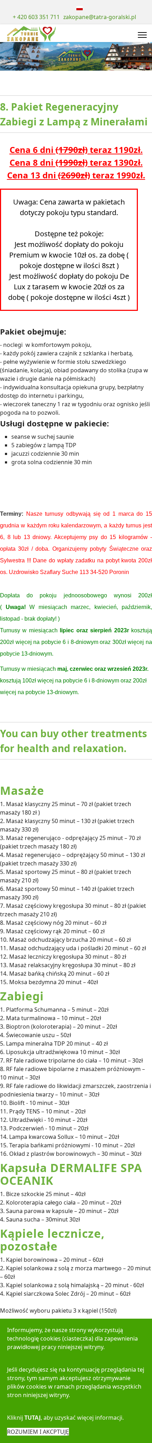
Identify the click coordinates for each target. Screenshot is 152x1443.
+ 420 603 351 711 (36, 17)
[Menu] (142, 35)
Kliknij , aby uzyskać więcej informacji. (65, 1417)
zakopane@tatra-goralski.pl (99, 17)
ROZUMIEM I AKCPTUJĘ (38, 1432)
